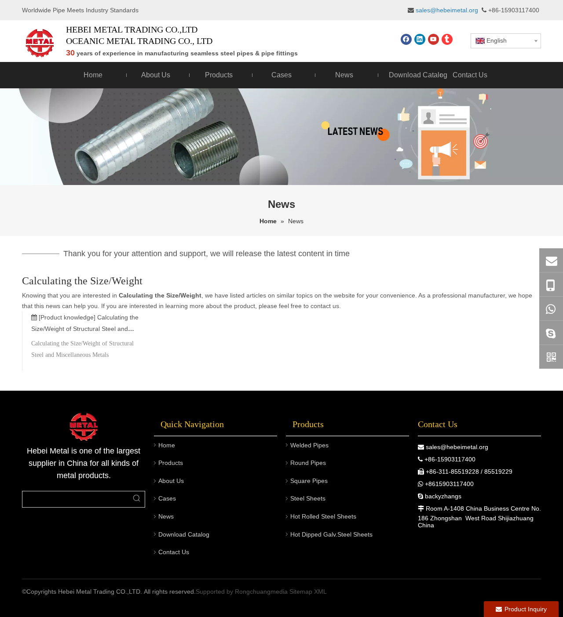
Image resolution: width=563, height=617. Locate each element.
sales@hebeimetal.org (457, 446)
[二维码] (551, 356)
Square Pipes (309, 480)
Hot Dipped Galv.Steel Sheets (331, 534)
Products (170, 462)
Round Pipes (308, 462)
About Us (171, 480)
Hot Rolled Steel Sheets (323, 516)
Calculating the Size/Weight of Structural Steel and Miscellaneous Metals (85, 329)
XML (320, 591)
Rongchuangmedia (261, 591)
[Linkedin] (419, 39)
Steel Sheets (307, 498)
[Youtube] (433, 39)
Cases (167, 498)
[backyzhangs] (551, 332)
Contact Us (173, 551)
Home (166, 445)
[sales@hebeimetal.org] (551, 260)
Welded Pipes (309, 445)
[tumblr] (447, 39)
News (166, 516)
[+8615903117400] (551, 308)
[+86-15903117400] (551, 284)
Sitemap (300, 591)
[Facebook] (406, 39)
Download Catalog (183, 534)
